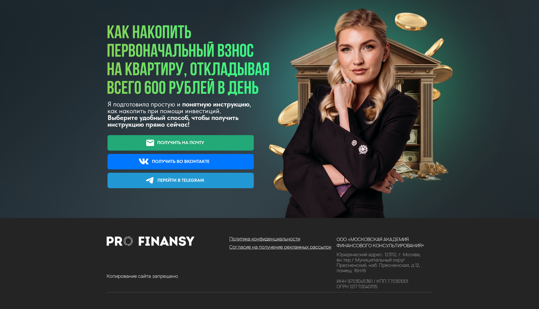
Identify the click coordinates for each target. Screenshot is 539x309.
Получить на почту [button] (180, 142)
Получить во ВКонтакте (180, 161)
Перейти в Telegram (180, 180)
